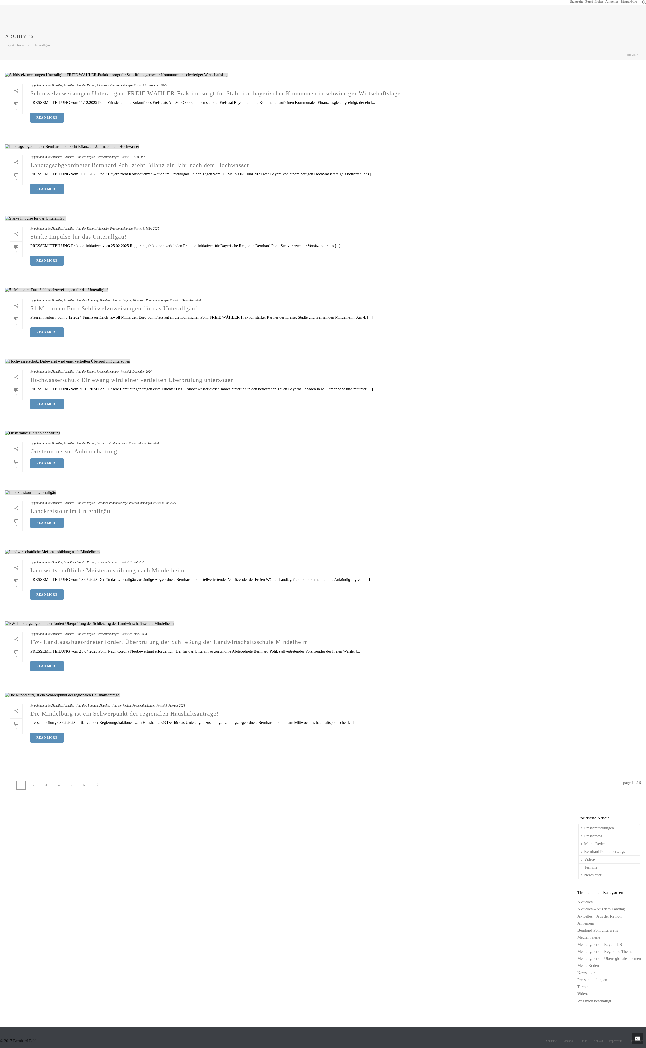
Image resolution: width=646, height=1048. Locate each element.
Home (631, 54)
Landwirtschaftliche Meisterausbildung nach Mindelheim (107, 570)
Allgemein (103, 85)
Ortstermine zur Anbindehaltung (73, 451)
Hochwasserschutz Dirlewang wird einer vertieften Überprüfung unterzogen (132, 380)
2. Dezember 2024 (140, 371)
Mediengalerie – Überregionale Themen (609, 958)
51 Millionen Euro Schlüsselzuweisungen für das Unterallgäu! (113, 308)
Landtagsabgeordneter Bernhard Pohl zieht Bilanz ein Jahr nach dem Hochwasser (139, 165)
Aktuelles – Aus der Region (599, 916)
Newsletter (592, 875)
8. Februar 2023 (175, 705)
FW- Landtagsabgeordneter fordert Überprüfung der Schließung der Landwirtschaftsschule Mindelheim (169, 642)
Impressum (615, 1041)
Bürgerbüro (629, 1)
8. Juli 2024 (169, 503)
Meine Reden (595, 844)
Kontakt (598, 1041)
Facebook (568, 1041)
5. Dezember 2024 (190, 300)
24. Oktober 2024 (148, 443)
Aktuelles (611, 1)
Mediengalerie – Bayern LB (599, 944)
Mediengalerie (588, 937)
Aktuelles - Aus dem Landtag (81, 300)
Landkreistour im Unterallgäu (70, 511)
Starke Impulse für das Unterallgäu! (78, 236)
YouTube (551, 1041)
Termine (590, 867)
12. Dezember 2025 (155, 85)
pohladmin (40, 85)
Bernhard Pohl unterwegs (112, 443)
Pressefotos (593, 836)
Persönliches (594, 1)
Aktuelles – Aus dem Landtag (601, 909)
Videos (589, 859)
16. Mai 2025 (137, 157)
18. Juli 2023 (137, 562)
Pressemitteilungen (121, 85)
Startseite (576, 1)
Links (583, 1041)
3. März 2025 (151, 228)
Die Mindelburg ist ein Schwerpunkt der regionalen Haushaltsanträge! (124, 713)
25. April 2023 (138, 634)
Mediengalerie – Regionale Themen (605, 951)
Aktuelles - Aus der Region (79, 85)
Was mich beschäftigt (594, 1001)
